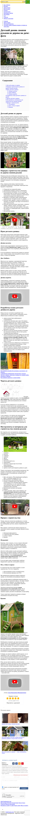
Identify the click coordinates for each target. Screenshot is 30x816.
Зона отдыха (7, 7)
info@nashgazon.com (6, 801)
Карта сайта (17, 805)
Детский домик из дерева (13, 85)
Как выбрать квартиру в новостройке (10, 377)
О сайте (12, 805)
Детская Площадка (9, 23)
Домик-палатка (12, 91)
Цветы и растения (8, 18)
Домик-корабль (12, 94)
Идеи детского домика (12, 89)
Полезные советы (8, 13)
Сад (5, 15)
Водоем (6, 6)
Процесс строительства (12, 102)
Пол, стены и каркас (13, 105)
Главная (6, 21)
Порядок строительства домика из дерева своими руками (15, 87)
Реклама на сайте (5, 805)
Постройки (7, 14)
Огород (6, 10)
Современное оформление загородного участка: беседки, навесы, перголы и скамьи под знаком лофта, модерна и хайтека (15, 375)
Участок (6, 17)
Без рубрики (7, 5)
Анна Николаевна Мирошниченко (17, 692)
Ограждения (7, 11)
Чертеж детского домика (12, 98)
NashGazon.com (10, 812)
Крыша (10, 107)
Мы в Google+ (24, 805)
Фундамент (11, 104)
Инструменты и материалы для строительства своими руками (14, 100)
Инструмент (7, 9)
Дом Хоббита (11, 92)
